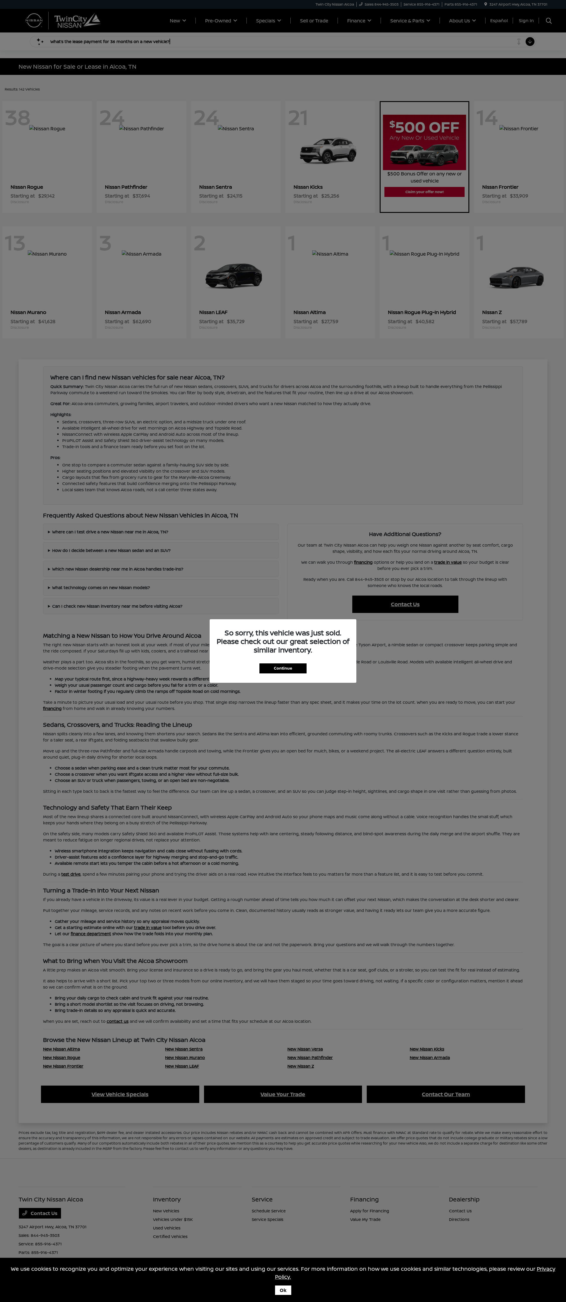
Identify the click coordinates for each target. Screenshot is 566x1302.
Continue (283, 668)
